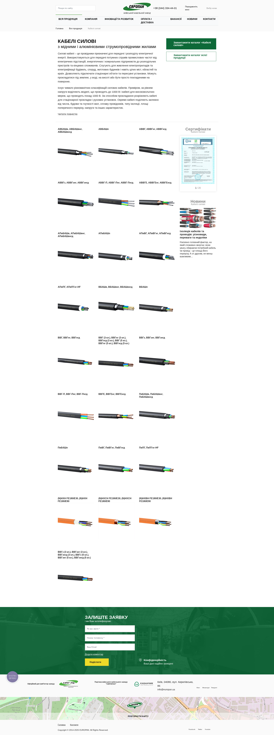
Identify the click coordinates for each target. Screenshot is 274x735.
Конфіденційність (155, 660)
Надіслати (96, 662)
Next (212, 163)
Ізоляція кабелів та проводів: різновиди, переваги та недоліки (193, 234)
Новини (192, 19)
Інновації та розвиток (119, 19)
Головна (62, 725)
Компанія (91, 19)
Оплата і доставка (147, 21)
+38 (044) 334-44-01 (165, 8)
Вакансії (175, 19)
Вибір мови (211, 8)
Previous (183, 163)
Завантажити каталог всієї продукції (190, 56)
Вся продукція (68, 19)
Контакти (209, 19)
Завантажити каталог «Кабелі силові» (192, 44)
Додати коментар (94, 654)
